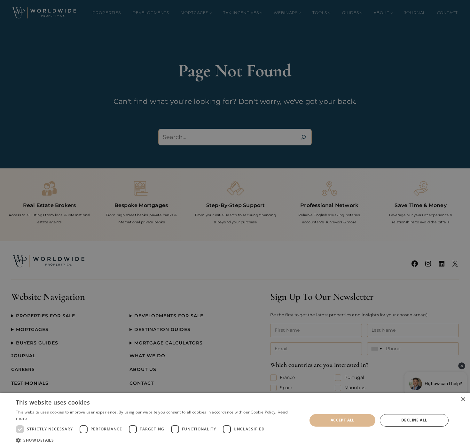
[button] (157, 440)
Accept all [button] (343, 420)
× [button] (462, 399)
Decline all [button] (414, 420)
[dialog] (235, 420)
